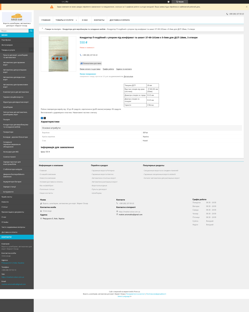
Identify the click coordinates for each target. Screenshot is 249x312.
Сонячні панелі (9, 157)
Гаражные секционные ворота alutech (160, 174)
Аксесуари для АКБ (11, 152)
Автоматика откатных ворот (104, 178)
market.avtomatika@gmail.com (14, 284)
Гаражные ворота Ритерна (103, 170)
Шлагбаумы (97, 193)
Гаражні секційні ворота (13, 97)
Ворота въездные (99, 185)
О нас (4, 217)
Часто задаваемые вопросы (13, 227)
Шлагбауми (8, 107)
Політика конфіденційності (156, 294)
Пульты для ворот (99, 189)
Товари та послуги (53, 29)
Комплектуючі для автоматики (16, 92)
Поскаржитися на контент (135, 294)
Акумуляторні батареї (12, 181)
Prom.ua (137, 292)
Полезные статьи (47, 189)
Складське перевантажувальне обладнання (12, 144)
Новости (5, 202)
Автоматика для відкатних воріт (14, 78)
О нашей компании (48, 174)
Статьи (5, 207)
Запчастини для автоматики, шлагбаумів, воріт (15, 113)
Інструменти (8, 192)
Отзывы (5, 222)
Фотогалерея (7, 45)
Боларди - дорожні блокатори (15, 137)
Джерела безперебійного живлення (13, 175)
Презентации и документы (13, 212)
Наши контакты (46, 193)
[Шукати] (31, 31)
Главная (46, 20)
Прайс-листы (7, 197)
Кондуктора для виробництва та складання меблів (15, 125)
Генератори (8, 132)
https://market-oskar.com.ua (13, 277)
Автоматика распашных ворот (104, 182)
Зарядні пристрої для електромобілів (12, 163)
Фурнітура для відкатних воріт (16, 102)
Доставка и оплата (9, 232)
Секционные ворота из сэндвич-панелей (161, 170)
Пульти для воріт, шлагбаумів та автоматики (15, 56)
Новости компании (48, 178)
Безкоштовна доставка (92, 63)
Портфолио (6, 40)
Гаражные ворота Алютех (102, 174)
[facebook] (42, 118)
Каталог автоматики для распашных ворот (162, 178)
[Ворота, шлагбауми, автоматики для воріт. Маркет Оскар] (17, 17)
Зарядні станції (9, 187)
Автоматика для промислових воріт (15, 85)
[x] (45, 118)
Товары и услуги (8, 50)
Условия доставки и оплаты (51, 182)
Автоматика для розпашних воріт (14, 71)
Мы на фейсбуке (46, 185)
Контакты (99, 20)
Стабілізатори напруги (12, 169)
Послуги (6, 119)
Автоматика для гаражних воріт (14, 63)
